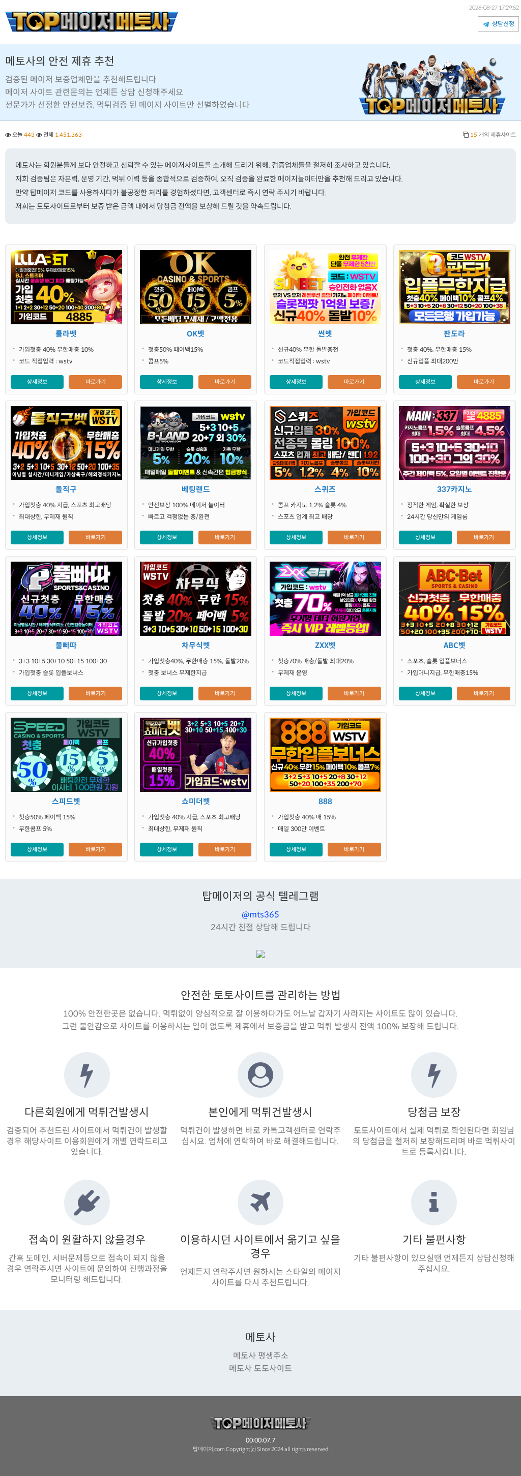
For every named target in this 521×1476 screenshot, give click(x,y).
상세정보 (37, 381)
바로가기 (95, 381)
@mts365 (260, 914)
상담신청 (502, 23)
